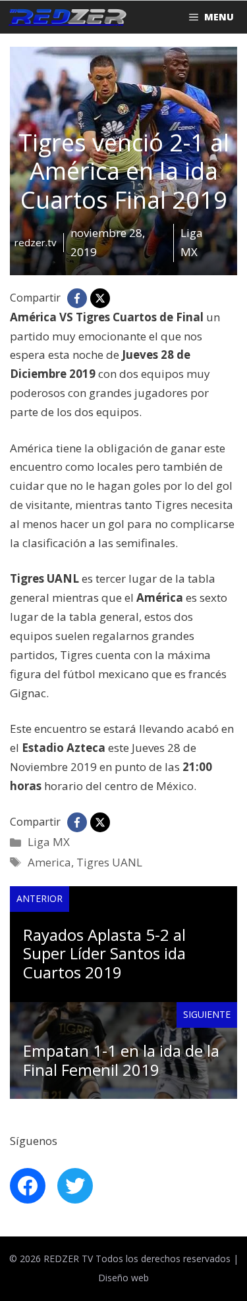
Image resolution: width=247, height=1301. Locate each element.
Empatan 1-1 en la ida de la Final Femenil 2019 (121, 1060)
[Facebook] (77, 298)
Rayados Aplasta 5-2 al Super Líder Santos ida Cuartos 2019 (104, 954)
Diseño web (123, 1277)
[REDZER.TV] (66, 17)
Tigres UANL (109, 862)
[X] (100, 298)
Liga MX (49, 841)
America (49, 862)
